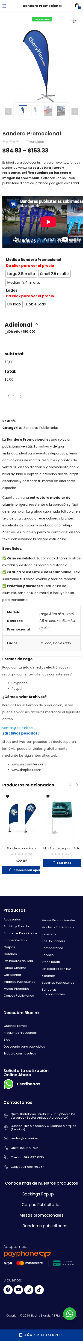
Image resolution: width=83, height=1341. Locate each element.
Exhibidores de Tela (18, 961)
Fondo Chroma (15, 968)
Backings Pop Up (16, 926)
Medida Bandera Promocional (33, 259)
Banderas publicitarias (45, 1226)
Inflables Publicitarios (19, 982)
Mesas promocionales (41, 1215)
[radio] (21, 273)
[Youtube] (18, 1289)
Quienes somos (15, 1026)
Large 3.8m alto (51, 614)
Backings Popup (38, 1194)
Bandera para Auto (21, 848)
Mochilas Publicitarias (58, 927)
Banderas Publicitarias (41, 427)
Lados (11, 290)
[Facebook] (8, 1289)
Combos (10, 954)
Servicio (48, 955)
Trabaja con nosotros (20, 1053)
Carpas (9, 947)
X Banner (48, 976)
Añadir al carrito (44, 1335)
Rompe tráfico (52, 948)
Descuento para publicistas (24, 1046)
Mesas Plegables (17, 988)
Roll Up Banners (53, 941)
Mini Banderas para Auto (61, 848)
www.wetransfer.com (29, 764)
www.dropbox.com (26, 770)
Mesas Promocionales (58, 920)
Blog (7, 1039)
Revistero (49, 934)
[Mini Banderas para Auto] (62, 817)
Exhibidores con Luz (56, 969)
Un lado (45, 643)
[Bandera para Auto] (21, 817)
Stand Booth (51, 962)
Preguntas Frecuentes (20, 1032)
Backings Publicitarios (58, 982)
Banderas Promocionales (53, 991)
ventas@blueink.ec (17, 728)
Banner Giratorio (16, 940)
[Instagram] (28, 1289)
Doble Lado (62, 643)
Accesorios (12, 919)
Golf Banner (12, 975)
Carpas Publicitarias (19, 995)
